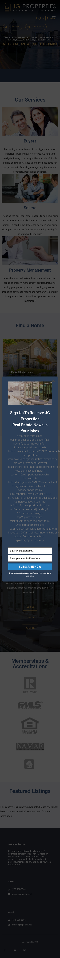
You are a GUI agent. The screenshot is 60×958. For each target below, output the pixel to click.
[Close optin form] (54, 381)
